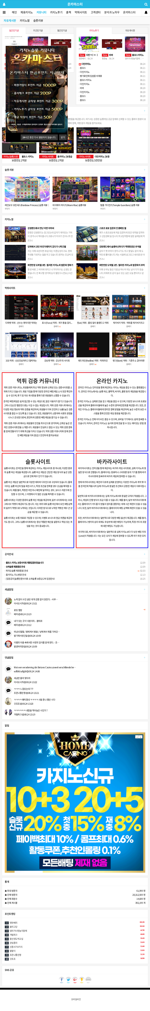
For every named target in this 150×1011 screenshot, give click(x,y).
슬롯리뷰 (38, 20)
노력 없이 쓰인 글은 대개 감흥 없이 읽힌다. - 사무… (36, 599)
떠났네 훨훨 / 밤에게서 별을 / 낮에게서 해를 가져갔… (37, 631)
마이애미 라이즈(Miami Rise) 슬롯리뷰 (21, 205)
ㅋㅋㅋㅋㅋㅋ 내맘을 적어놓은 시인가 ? (31, 710)
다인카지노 (85, 72)
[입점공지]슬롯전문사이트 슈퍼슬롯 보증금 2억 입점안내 (29, 578)
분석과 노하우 (112, 12)
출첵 (68, 12)
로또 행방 (79, 610)
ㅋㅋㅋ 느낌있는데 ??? (23, 689)
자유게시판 (10, 20)
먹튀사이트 (81, 12)
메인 (14, 12)
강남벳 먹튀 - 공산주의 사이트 (57, 360)
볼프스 (83, 68)
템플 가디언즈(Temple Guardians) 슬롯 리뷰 (72, 205)
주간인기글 (38, 30)
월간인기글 (62, 30)
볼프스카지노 (85, 80)
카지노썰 (25, 20)
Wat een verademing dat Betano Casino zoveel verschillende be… (45, 667)
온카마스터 (129, 12)
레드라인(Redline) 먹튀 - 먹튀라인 (93, 360)
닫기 (63, 137)
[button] (137, 736)
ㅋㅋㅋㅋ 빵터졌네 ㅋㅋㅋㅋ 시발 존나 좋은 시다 (34, 699)
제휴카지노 (26, 12)
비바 (82, 88)
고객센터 (96, 12)
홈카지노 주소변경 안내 (15, 574)
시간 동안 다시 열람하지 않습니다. (39, 137)
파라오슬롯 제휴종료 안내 (16, 570)
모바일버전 (76, 999)
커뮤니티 (41, 12)
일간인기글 (14, 30)
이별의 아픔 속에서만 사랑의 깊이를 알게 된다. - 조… (36, 642)
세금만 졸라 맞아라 (22, 678)
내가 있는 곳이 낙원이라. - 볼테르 (28, 621)
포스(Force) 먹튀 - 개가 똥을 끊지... (57, 322)
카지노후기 (56, 12)
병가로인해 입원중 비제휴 (91, 76)
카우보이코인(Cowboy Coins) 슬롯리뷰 (117, 205)
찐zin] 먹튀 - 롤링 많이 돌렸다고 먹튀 (93, 322)
